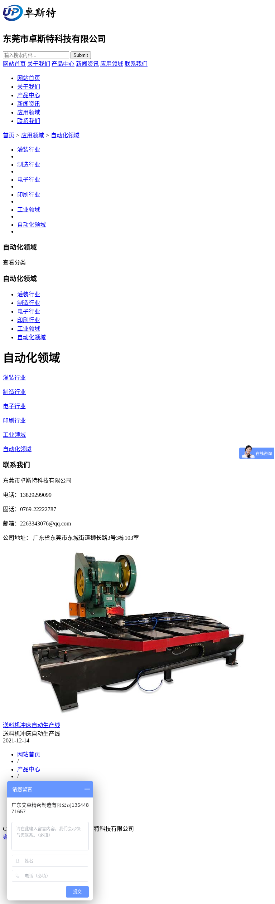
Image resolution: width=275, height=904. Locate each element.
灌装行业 (28, 150)
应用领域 (111, 64)
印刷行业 (28, 195)
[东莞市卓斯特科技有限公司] (29, 21)
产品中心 (63, 64)
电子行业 (28, 180)
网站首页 (14, 64)
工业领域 (28, 210)
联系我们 (136, 64)
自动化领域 (65, 135)
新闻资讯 (87, 64)
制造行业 (28, 165)
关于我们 (38, 64)
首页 (8, 135)
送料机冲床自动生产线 (31, 725)
